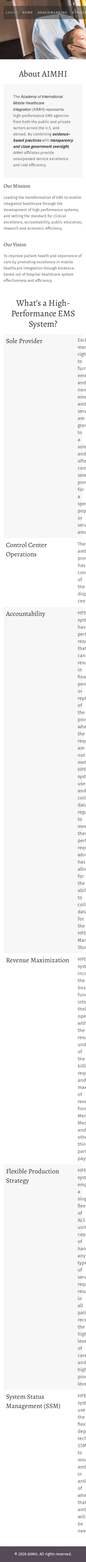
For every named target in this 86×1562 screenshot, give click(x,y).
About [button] (11, 12)
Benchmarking (53, 12)
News (27, 12)
